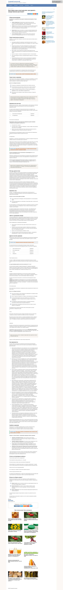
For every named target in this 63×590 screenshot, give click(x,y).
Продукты (10, 5)
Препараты (16, 5)
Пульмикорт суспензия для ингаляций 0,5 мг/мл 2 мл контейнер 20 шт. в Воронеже (48, 12)
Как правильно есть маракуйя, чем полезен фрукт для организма (50, 37)
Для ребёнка (27, 5)
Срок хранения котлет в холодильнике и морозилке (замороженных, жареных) (50, 41)
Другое (32, 5)
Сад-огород (21, 5)
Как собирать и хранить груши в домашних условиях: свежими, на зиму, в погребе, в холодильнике (50, 17)
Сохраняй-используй (14, 1)
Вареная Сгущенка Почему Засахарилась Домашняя (50, 28)
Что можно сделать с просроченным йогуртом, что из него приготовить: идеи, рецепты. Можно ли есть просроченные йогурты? (50, 23)
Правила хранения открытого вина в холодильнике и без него (50, 32)
